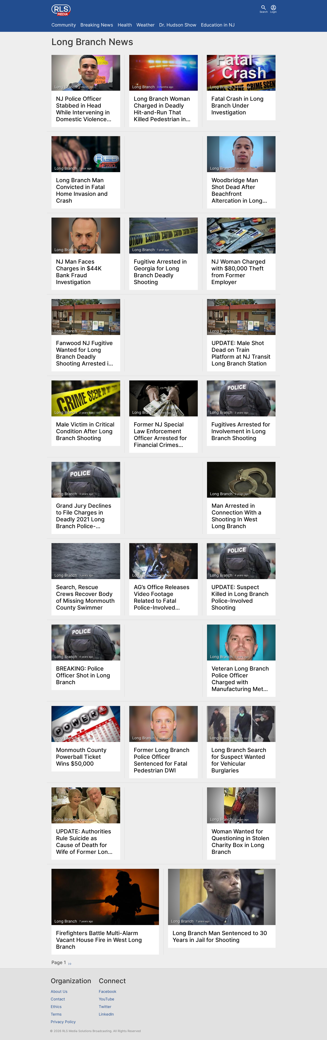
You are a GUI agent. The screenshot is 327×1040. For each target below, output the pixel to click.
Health (125, 25)
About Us (59, 991)
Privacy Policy (63, 1022)
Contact (58, 999)
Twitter (105, 1006)
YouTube (106, 999)
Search (264, 11)
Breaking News (96, 25)
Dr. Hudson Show (177, 25)
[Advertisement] (163, 165)
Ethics (56, 1006)
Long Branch (65, 87)
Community (63, 25)
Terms (56, 1014)
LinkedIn (106, 1014)
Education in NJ (218, 25)
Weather (145, 25)
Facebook (107, 991)
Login (273, 11)
